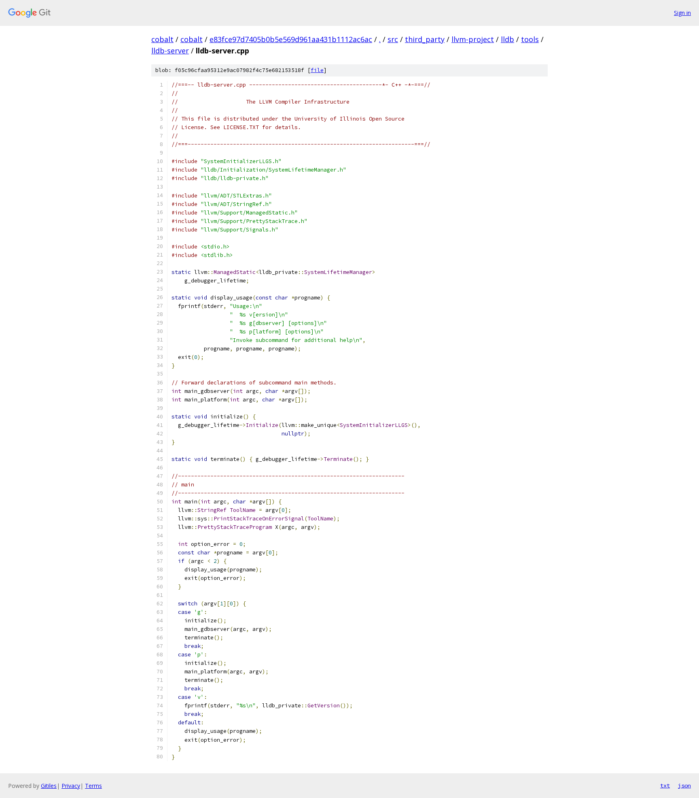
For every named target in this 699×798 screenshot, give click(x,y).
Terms (93, 786)
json (684, 785)
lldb (507, 39)
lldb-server (170, 50)
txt (665, 785)
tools (530, 39)
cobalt (162, 39)
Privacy (70, 786)
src (393, 39)
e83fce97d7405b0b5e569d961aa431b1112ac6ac (291, 39)
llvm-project (472, 39)
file (317, 70)
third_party (425, 39)
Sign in (682, 13)
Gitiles (49, 786)
